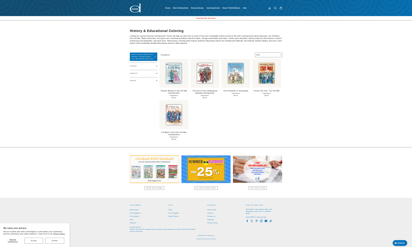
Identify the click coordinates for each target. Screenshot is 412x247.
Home (167, 8)
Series (133, 80)
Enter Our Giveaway (154, 188)
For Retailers (134, 216)
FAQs (171, 210)
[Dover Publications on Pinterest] (256, 221)
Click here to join (257, 188)
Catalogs (210, 219)
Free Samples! (135, 213)
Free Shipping (174, 213)
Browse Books (197, 8)
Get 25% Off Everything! (206, 188)
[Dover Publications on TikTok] (270, 221)
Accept (34, 241)
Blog (131, 219)
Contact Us (211, 216)
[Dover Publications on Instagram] (261, 221)
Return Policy (173, 216)
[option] (206, 18)
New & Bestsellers (181, 8)
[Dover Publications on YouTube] (266, 221)
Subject (134, 73)
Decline (55, 241)
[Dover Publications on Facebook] (247, 221)
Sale (245, 8)
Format (133, 66)
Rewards (133, 223)
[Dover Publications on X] (252, 221)
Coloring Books (213, 8)
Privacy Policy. (59, 234)
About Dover (212, 210)
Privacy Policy (212, 223)
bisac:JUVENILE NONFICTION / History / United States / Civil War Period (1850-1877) (142, 56)
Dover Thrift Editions (231, 8)
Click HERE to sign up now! (256, 217)
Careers (210, 213)
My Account (134, 210)
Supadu (213, 238)
